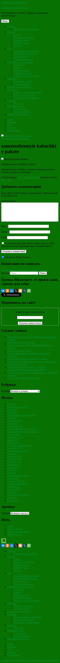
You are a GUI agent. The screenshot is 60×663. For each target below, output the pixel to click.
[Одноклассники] (7, 291)
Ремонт (17, 67)
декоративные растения (22, 415)
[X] (16, 291)
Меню (5, 21)
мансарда (13, 434)
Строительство (21, 70)
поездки (13, 448)
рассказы (14, 462)
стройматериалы (17, 484)
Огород (11, 32)
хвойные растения (18, 495)
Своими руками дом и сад (15, 7)
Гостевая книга (15, 106)
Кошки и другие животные (28, 92)
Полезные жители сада (19, 87)
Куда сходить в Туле (24, 95)
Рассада (18, 45)
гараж (12, 412)
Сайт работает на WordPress (43, 660)
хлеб (11, 497)
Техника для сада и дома (26, 76)
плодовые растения (19, 445)
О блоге (11, 100)
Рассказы (12, 89)
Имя (4, 226)
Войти (10, 526)
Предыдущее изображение (15, 138)
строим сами (16, 481)
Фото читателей (22, 111)
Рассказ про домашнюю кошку (23, 378)
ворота (12, 409)
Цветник (12, 78)
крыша (12, 423)
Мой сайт (19, 103)
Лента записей (15, 529)
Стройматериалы (23, 73)
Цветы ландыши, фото (19, 350)
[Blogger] (20, 291)
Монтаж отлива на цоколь (21, 342)
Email (5, 232)
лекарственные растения (22, 431)
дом (11, 418)
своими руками (17, 475)
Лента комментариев (18, 531)
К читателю (20, 109)
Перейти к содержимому (14, 2)
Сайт (3, 237)
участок (13, 489)
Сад (9, 48)
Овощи (17, 34)
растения (13, 464)
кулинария (15, 426)
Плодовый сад (21, 56)
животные (14, 420)
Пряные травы (21, 43)
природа (14, 459)
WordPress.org (14, 534)
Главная (11, 26)
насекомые (15, 437)
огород (13, 442)
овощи (12, 440)
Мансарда (19, 65)
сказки (12, 478)
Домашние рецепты (17, 114)
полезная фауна (17, 451)
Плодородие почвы (24, 37)
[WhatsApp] (29, 291)
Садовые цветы (22, 84)
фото (12, 492)
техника (13, 486)
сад (11, 470)
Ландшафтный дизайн (25, 54)
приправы (14, 456)
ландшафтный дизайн (21, 429)
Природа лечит (21, 40)
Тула (11, 404)
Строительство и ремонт (20, 62)
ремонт (13, 467)
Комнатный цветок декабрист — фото (27, 359)
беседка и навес (17, 407)
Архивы (5, 513)
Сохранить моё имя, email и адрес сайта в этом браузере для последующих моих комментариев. (27, 244)
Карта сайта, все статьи (26, 29)
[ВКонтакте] (3, 291)
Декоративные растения (26, 51)
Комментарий (8, 201)
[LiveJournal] (24, 291)
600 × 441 (6, 180)
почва (12, 453)
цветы (12, 500)
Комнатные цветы (23, 81)
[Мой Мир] (12, 291)
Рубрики (5, 391)
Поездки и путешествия (26, 98)
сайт (11, 473)
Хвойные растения (23, 59)
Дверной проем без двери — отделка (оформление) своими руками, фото (26, 368)
